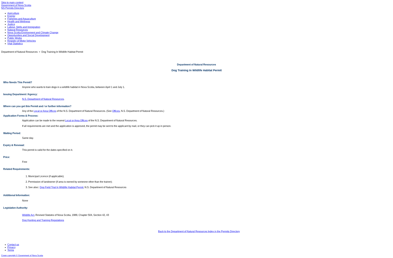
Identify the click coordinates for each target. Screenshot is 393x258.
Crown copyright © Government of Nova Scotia (22, 255)
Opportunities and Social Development (28, 35)
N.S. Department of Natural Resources (43, 99)
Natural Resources (17, 29)
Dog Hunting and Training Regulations (43, 220)
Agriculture (13, 13)
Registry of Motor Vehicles (21, 41)
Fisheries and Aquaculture (21, 18)
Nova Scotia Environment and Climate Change (32, 32)
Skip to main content (12, 2)
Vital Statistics (15, 43)
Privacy (11, 247)
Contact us (13, 244)
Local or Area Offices (45, 111)
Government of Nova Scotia (16, 5)
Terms (10, 250)
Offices (116, 111)
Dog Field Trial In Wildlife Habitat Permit (61, 187)
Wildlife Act (28, 215)
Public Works (14, 38)
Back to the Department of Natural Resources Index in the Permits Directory (199, 231)
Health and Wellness (18, 21)
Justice (11, 24)
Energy (11, 16)
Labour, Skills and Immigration (23, 27)
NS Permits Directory (12, 8)
